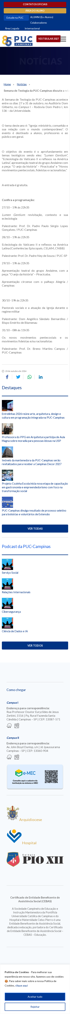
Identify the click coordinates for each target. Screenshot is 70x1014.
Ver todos (35, 645)
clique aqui (21, 985)
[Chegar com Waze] (9, 726)
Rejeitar (35, 1006)
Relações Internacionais (16, 592)
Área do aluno (35, 10)
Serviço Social (10, 572)
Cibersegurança (11, 611)
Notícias (22, 84)
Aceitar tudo (35, 996)
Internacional (32, 28)
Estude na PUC (15, 17)
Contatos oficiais (35, 4)
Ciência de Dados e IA (15, 631)
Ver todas (35, 528)
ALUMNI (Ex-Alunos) (41, 17)
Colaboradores (38, 22)
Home (7, 84)
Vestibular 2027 (48, 38)
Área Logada (12, 28)
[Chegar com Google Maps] (16, 726)
